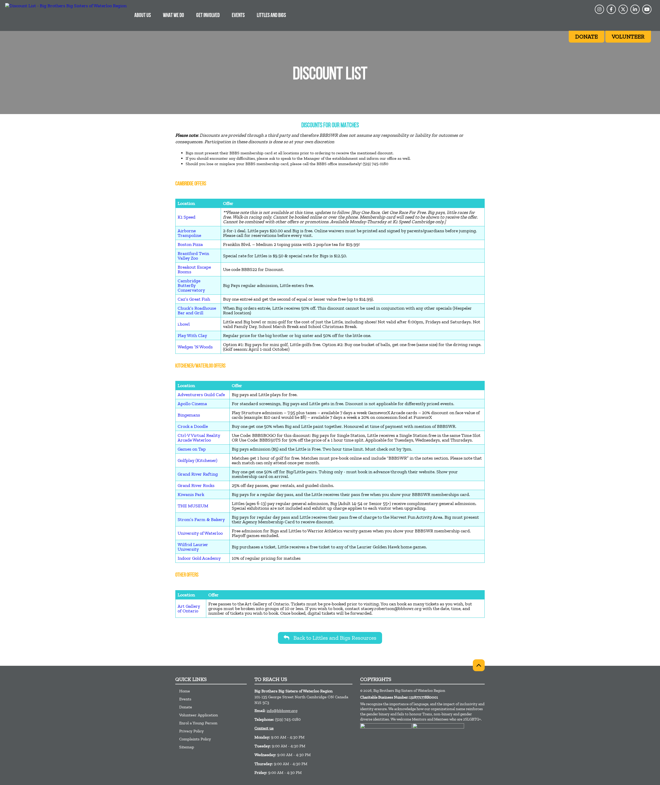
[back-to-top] (479, 665)
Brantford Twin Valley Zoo (193, 256)
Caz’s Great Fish (194, 299)
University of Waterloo (200, 533)
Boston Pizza (190, 244)
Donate (185, 706)
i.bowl (184, 324)
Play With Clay (192, 335)
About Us (142, 16)
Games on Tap (192, 449)
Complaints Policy (195, 738)
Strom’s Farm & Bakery (201, 519)
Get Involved (208, 16)
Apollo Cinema (192, 403)
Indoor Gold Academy (199, 558)
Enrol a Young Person (198, 722)
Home (184, 690)
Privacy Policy (191, 730)
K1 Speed (186, 217)
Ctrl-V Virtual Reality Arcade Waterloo (199, 437)
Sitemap (186, 746)
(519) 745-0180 (288, 719)
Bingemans (189, 415)
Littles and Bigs (271, 16)
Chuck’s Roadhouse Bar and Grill (197, 310)
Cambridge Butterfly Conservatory (191, 285)
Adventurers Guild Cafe (201, 394)
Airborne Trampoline (189, 233)
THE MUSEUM (193, 506)
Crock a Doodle (193, 426)
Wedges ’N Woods (195, 347)
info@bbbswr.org (282, 710)
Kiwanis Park (191, 494)
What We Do (173, 16)
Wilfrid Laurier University (193, 547)
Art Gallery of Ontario (189, 608)
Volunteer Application (198, 714)
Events (238, 16)
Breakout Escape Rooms (194, 269)
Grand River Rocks (196, 485)
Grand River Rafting (198, 474)
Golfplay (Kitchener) (197, 460)
